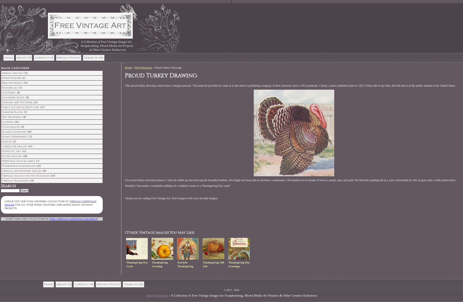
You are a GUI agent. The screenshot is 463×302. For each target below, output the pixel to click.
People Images (12, 156)
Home (8, 58)
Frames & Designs (14, 132)
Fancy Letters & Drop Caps (20, 107)
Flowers (7, 122)
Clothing (9, 92)
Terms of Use (93, 58)
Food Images (11, 127)
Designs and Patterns (17, 102)
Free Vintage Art (157, 295)
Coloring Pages (13, 97)
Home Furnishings (15, 136)
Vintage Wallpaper (15, 180)
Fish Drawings (12, 117)
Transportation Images (18, 166)
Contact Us (44, 58)
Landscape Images (14, 146)
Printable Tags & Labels (18, 161)
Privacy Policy (68, 58)
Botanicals (10, 87)
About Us (24, 58)
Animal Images (12, 73)
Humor (7, 141)
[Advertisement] (194, 215)
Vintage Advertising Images (22, 171)
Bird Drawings (143, 67)
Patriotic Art (11, 151)
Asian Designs (11, 78)
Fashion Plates (12, 112)
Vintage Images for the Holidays (25, 176)
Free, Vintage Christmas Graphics (73, 219)
